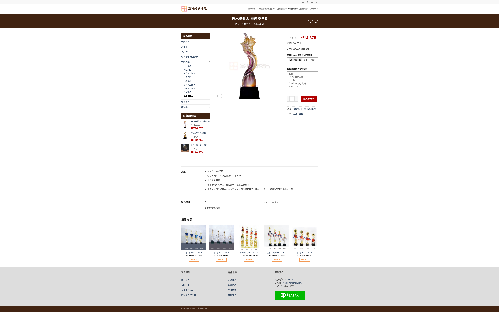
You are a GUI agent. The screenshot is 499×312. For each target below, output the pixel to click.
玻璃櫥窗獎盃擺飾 (266, 9)
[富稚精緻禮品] (194, 8)
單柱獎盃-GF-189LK (194, 253)
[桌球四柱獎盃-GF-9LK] (249, 237)
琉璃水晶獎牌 (189, 85)
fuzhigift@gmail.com (292, 283)
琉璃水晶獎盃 (189, 89)
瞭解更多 (194, 259)
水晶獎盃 (187, 81)
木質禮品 (185, 52)
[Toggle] (209, 41)
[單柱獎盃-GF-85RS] (304, 237)
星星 (301, 114)
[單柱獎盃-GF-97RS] (221, 237)
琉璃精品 (187, 92)
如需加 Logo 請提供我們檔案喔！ (300, 55)
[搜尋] (303, 2)
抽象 (295, 114)
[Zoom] (219, 96)
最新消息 (185, 285)
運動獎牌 (303, 9)
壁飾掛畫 (251, 9)
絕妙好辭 (232, 285)
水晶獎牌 (187, 77)
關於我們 (185, 280)
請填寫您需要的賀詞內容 (297, 69)
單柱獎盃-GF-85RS (304, 253)
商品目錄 (232, 280)
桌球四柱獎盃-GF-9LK (249, 253)
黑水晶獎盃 (258, 24)
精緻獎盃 (292, 9)
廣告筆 (313, 9)
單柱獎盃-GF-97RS (221, 253)
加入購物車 (308, 99)
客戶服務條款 (187, 290)
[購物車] (317, 2)
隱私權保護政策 (188, 295)
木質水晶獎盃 (189, 73)
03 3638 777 (291, 279)
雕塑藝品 (281, 9)
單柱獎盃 (187, 66)
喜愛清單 (232, 295)
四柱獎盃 (187, 70)
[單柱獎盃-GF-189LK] (193, 237)
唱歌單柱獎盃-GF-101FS (277, 253)
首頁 (237, 24)
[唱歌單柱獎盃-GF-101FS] (276, 237)
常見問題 (232, 290)
